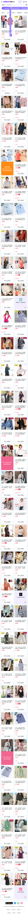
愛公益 (10, 33)
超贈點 (25, 8)
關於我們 (13, 909)
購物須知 (19, 909)
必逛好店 (10, 25)
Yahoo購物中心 (9, 2)
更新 (23, 906)
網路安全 (9, 912)
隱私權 (14, 912)
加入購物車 (8, 39)
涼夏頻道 (10, 22)
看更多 (10, 35)
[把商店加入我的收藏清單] (25, 307)
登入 (20, 1)
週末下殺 (10, 27)
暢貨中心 (10, 14)
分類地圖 (18, 912)
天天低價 (10, 19)
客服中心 (8, 909)
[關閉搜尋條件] (5, 4)
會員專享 (10, 30)
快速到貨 (10, 16)
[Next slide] (12, 21)
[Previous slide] (2, 21)
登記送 (10, 11)
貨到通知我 (7, 93)
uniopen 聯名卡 (16, 8)
